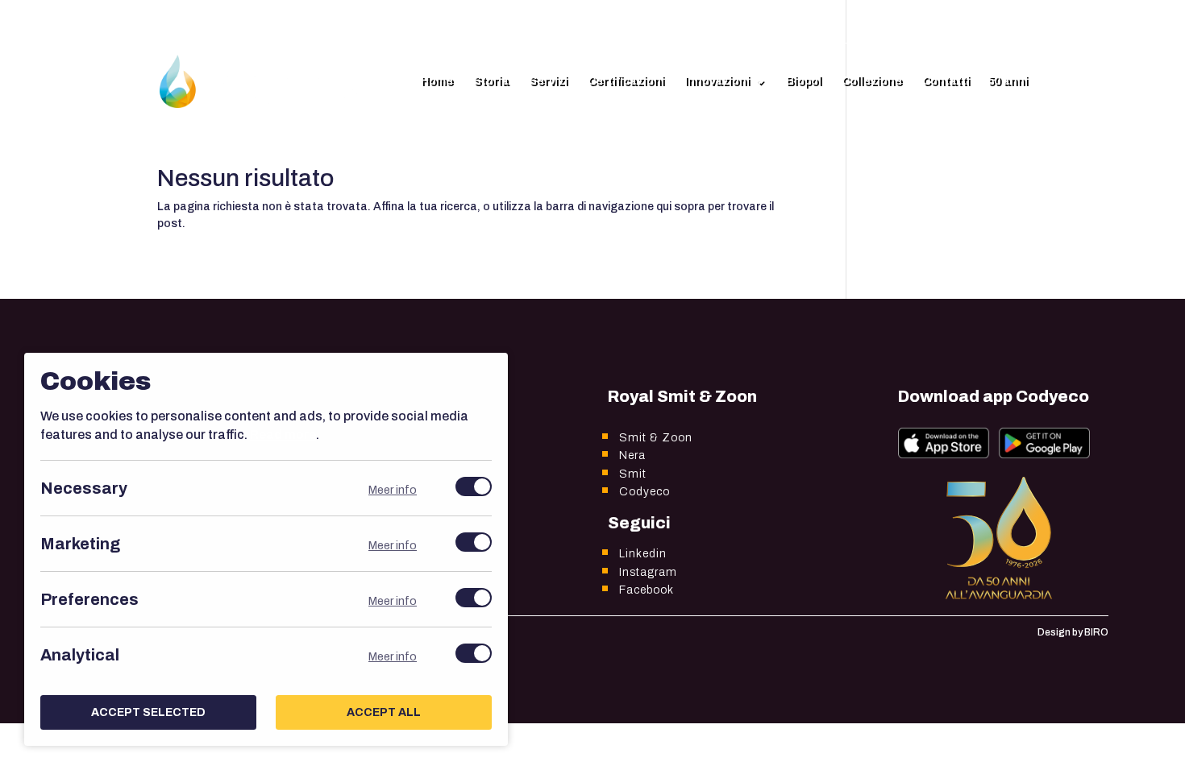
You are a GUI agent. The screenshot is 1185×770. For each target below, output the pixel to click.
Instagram (648, 572)
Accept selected (148, 712)
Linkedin (643, 554)
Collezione (872, 81)
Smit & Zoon (655, 438)
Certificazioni (626, 81)
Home (437, 81)
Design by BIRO (1072, 632)
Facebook (646, 590)
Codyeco (644, 492)
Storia (491, 81)
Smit (633, 474)
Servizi (548, 81)
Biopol (803, 81)
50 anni (1008, 81)
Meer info (392, 490)
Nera (632, 455)
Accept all (384, 712)
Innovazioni (717, 81)
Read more (283, 434)
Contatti (946, 81)
